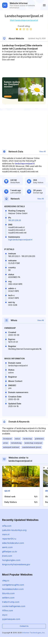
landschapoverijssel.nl (24, 163)
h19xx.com (7, 610)
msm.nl (5, 534)
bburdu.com (8, 593)
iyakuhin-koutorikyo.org (14, 530)
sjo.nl (7, 490)
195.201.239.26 (14, 220)
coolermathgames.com (13, 606)
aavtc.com (7, 547)
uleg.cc (5, 580)
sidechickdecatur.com (13, 543)
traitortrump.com (10, 602)
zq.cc (4, 614)
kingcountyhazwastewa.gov (16, 564)
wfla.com (6, 525)
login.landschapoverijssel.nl (20, 239)
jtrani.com (7, 555)
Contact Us (24, 626)
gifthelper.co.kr (9, 551)
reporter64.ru (9, 538)
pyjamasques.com (11, 619)
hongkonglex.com (11, 560)
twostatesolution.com (13, 589)
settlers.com (8, 597)
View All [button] (42, 151)
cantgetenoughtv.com (13, 584)
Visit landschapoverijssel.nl (24, 20)
